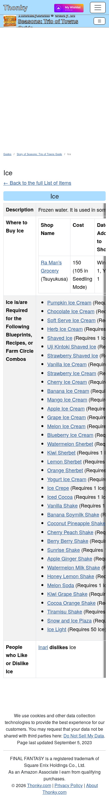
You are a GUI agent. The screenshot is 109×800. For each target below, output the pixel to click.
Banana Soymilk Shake (73, 514)
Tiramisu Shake (64, 611)
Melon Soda (60, 585)
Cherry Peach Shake (70, 532)
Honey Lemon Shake (70, 576)
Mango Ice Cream (67, 399)
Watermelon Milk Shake (73, 567)
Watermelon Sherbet (70, 443)
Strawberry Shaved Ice (72, 355)
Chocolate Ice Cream (70, 311)
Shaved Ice (59, 337)
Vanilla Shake (62, 505)
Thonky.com (39, 785)
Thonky (15, 7)
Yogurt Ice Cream (66, 479)
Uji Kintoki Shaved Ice (71, 346)
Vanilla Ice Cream (67, 364)
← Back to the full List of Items (37, 182)
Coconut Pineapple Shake (76, 523)
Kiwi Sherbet (61, 452)
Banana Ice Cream (68, 390)
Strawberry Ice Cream (71, 373)
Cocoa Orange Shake (71, 602)
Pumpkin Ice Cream (69, 302)
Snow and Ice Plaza (69, 620)
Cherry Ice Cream (67, 381)
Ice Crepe (58, 487)
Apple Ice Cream (66, 408)
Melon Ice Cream (66, 426)
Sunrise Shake (63, 549)
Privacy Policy (68, 785)
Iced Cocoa (60, 496)
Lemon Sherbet (64, 461)
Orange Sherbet (65, 470)
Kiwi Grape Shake (67, 593)
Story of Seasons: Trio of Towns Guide (48, 21)
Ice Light (56, 629)
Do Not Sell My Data (83, 735)
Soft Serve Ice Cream (71, 320)
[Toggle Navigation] (99, 21)
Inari (43, 647)
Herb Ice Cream (65, 328)
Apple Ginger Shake (69, 558)
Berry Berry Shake (67, 540)
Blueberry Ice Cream (70, 434)
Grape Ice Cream (66, 417)
